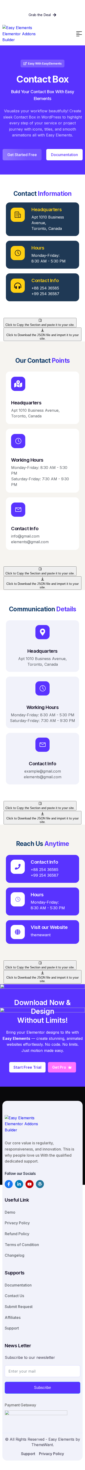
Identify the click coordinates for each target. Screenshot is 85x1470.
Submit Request (19, 1306)
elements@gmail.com (30, 541)
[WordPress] (40, 1184)
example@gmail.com (42, 771)
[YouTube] (30, 1184)
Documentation (18, 1285)
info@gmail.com (25, 536)
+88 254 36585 (45, 288)
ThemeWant (42, 1444)
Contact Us (14, 1295)
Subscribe (42, 1388)
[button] (79, 33)
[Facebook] (9, 1184)
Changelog (14, 1255)
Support (12, 1328)
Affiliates (13, 1317)
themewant (41, 934)
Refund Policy (17, 1233)
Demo (10, 1212)
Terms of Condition (22, 1244)
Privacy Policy (17, 1223)
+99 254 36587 (45, 293)
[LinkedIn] (19, 1184)
